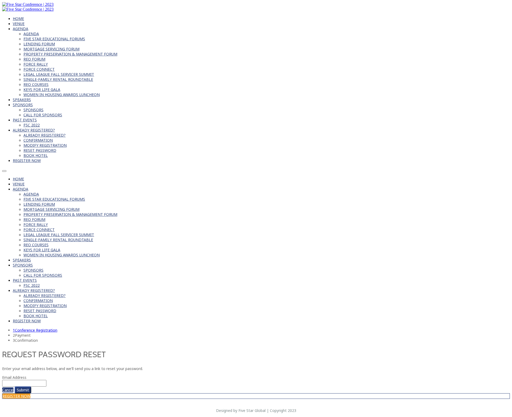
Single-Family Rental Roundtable (58, 79)
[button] (8, 389)
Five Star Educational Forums (54, 38)
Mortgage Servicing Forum (51, 48)
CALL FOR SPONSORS (42, 114)
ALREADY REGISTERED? (34, 130)
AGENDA (20, 28)
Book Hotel (35, 155)
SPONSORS (23, 104)
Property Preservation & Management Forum (70, 54)
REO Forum (34, 59)
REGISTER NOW (27, 160)
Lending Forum (39, 43)
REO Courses (36, 84)
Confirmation (38, 140)
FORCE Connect (39, 69)
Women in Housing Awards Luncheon (61, 94)
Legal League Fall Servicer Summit (58, 74)
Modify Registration (45, 145)
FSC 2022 (31, 125)
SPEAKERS (22, 99)
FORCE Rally (35, 64)
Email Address (14, 377)
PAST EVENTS (25, 119)
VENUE (19, 23)
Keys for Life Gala (41, 89)
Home (18, 18)
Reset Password (39, 150)
